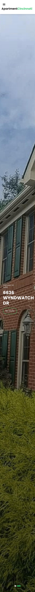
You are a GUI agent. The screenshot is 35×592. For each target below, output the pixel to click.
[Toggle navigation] (4, 4)
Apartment (17, 9)
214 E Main (14, 298)
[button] (16, 585)
